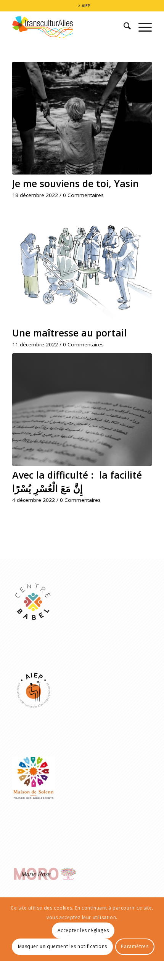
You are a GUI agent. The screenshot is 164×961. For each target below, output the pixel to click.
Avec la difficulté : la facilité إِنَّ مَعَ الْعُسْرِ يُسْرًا (77, 481)
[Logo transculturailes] (68, 27)
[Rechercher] (123, 27)
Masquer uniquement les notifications (63, 946)
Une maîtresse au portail (69, 332)
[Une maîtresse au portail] (82, 267)
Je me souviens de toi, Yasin (75, 183)
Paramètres (134, 946)
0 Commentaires (83, 195)
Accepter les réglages (83, 930)
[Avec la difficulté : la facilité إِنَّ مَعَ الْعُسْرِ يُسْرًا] (82, 409)
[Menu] (141, 27)
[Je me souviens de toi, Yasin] (82, 118)
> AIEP (84, 5)
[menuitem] (84, 6)
